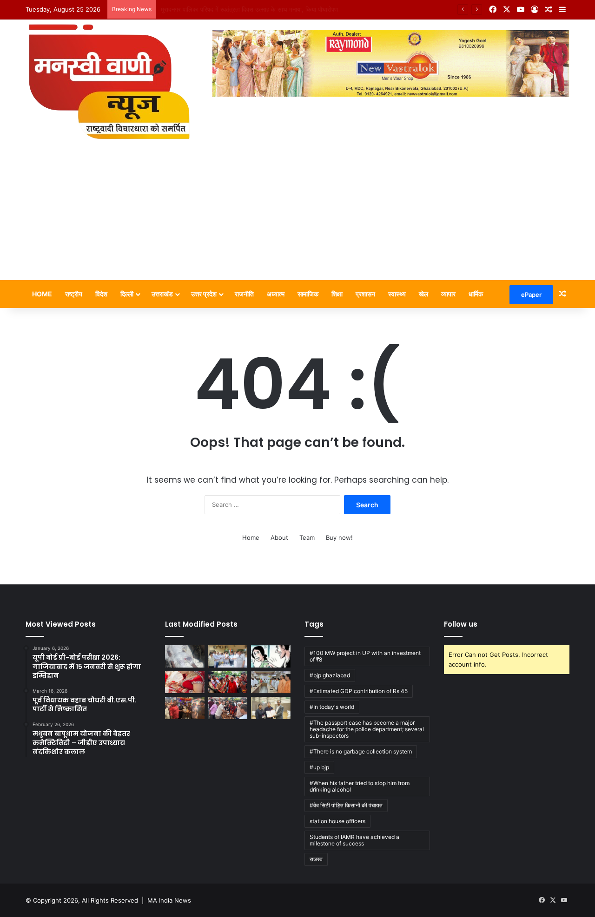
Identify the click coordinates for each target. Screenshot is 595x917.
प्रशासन (365, 294)
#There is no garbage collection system (361, 751)
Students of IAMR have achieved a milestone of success (354, 840)
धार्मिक (476, 294)
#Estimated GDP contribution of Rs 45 (359, 691)
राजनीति (244, 294)
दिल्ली (126, 294)
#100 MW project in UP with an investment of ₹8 (365, 656)
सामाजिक (308, 294)
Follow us (460, 624)
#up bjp (319, 767)
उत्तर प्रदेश (204, 294)
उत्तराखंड (162, 294)
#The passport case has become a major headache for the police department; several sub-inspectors (367, 729)
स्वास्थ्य (397, 294)
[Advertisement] (297, 210)
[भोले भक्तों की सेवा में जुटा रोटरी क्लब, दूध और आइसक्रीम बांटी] (228, 708)
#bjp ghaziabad (330, 675)
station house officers (337, 821)
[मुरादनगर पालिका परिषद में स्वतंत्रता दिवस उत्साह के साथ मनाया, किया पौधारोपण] (228, 656)
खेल (423, 294)
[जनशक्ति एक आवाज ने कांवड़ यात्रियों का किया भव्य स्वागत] (185, 708)
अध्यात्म (275, 294)
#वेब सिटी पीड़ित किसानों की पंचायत (346, 805)
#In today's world (332, 706)
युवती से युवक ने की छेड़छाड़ (192, 9)
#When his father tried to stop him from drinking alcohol (360, 786)
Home (42, 294)
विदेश (101, 294)
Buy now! (339, 537)
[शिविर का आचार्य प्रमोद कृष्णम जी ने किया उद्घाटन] (228, 682)
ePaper (531, 294)
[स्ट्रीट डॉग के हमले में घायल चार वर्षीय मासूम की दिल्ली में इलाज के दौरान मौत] (185, 656)
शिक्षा (337, 294)
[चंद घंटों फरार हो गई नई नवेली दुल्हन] (185, 682)
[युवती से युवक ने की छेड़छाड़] (271, 656)
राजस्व (316, 859)
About (279, 537)
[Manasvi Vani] (109, 80)
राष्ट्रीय (73, 294)
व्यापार (448, 294)
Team (307, 537)
